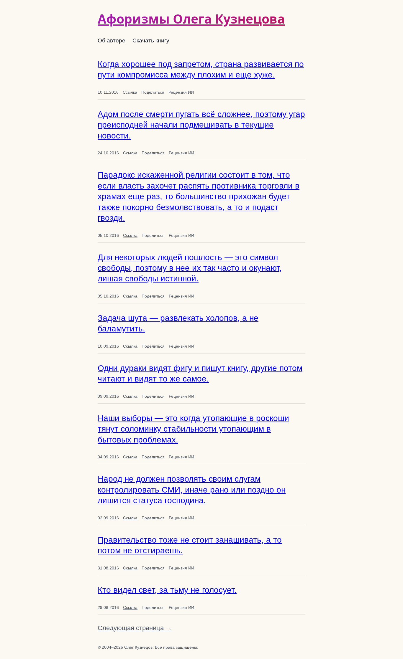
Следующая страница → (135, 628)
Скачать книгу (150, 40)
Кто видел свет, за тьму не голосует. (167, 589)
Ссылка (130, 92)
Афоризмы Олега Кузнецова (191, 18)
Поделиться (152, 92)
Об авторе (111, 40)
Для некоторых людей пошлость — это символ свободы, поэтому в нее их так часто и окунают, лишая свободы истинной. (190, 268)
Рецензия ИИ (181, 92)
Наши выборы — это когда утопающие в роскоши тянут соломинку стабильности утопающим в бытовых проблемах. (193, 429)
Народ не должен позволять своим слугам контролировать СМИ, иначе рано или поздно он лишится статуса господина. (192, 489)
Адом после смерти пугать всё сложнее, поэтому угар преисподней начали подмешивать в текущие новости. (201, 125)
